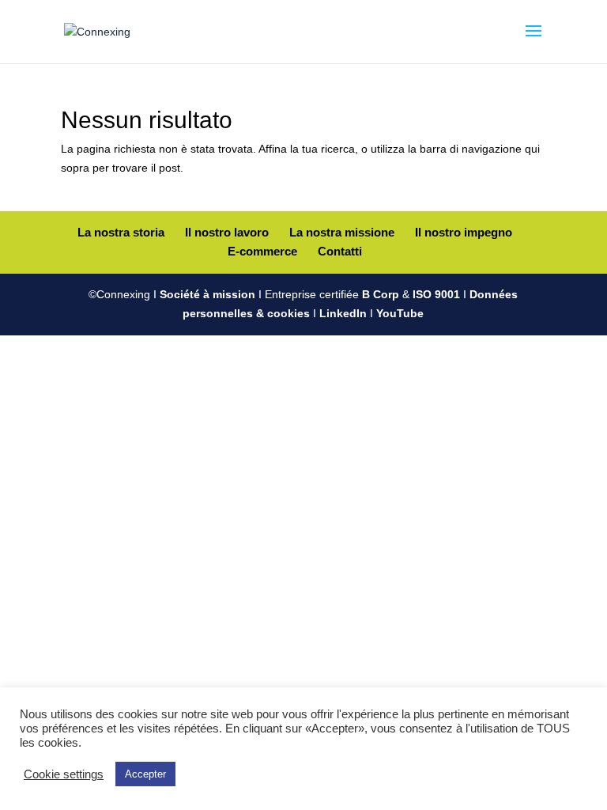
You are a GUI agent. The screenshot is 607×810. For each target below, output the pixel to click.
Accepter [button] (145, 774)
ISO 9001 (436, 294)
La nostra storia (120, 232)
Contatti (340, 251)
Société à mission (207, 294)
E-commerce (262, 251)
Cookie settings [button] (64, 774)
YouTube (400, 313)
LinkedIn (343, 313)
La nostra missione (341, 232)
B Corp (380, 294)
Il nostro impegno (463, 232)
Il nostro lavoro (227, 232)
